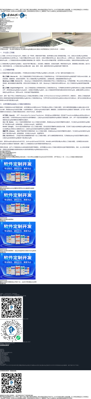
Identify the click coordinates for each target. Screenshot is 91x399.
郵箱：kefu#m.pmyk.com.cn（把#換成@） (10, 294)
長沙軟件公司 (3, 355)
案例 (3, 24)
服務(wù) (5, 20)
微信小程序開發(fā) (43, 49)
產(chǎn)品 (7, 21)
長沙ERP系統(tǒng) (4, 357)
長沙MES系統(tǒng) (4, 360)
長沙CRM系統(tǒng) (5, 358)
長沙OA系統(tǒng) (4, 356)
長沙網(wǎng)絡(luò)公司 (8, 155)
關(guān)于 (6, 27)
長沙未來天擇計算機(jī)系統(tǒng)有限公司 (13, 15)
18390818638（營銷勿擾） (8, 371)
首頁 (3, 19)
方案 (6, 26)
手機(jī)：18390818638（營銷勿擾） (9, 293)
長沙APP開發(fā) (4, 354)
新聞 (3, 23)
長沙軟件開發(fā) (15, 49)
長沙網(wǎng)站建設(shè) (29, 49)
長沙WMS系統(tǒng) (5, 361)
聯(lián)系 (5, 28)
